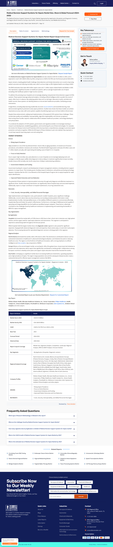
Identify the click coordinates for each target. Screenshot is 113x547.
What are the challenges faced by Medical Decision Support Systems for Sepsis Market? (34, 422)
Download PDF (94, 14)
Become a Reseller (43, 530)
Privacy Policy (92, 544)
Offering (55, 3)
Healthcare (20, 10)
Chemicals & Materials (84, 482)
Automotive (70, 482)
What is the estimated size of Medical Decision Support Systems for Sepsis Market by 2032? (35, 442)
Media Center (64, 3)
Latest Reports (42, 519)
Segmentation (35, 31)
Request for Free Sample (67, 31)
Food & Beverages (74, 487)
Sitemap (40, 526)
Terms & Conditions (102, 544)
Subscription (41, 523)
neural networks (48, 107)
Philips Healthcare (60, 301)
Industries (35, 3)
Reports (13, 10)
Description (13, 31)
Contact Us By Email (88, 80)
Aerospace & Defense (57, 482)
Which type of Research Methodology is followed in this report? (27, 415)
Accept (9, 543)
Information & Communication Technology (63, 491)
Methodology (45, 31)
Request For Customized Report (59, 295)
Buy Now (94, 19)
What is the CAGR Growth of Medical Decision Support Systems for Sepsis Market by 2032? (35, 435)
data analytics (22, 243)
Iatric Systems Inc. (59, 303)
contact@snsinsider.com (94, 530)
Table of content (24, 31)
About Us (40, 509)
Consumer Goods (64, 526)
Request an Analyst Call (92, 48)
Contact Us (75, 3)
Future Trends (46, 3)
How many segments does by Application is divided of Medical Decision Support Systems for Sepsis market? (40, 429)
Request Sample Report (65, 73)
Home (8, 10)
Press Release (42, 516)
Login (101, 3)
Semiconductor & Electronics (88, 491)
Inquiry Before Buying (96, 63)
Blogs (39, 513)
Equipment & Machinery (58, 487)
